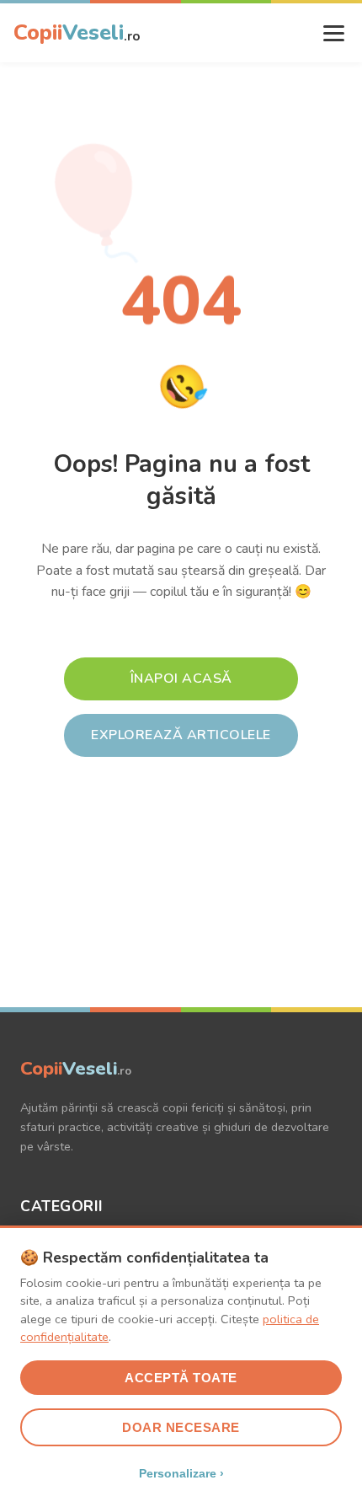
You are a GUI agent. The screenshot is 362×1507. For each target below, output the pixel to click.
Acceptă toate (181, 1377)
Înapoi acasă (181, 678)
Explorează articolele (181, 735)
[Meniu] (334, 33)
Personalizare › (181, 1473)
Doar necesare (181, 1427)
